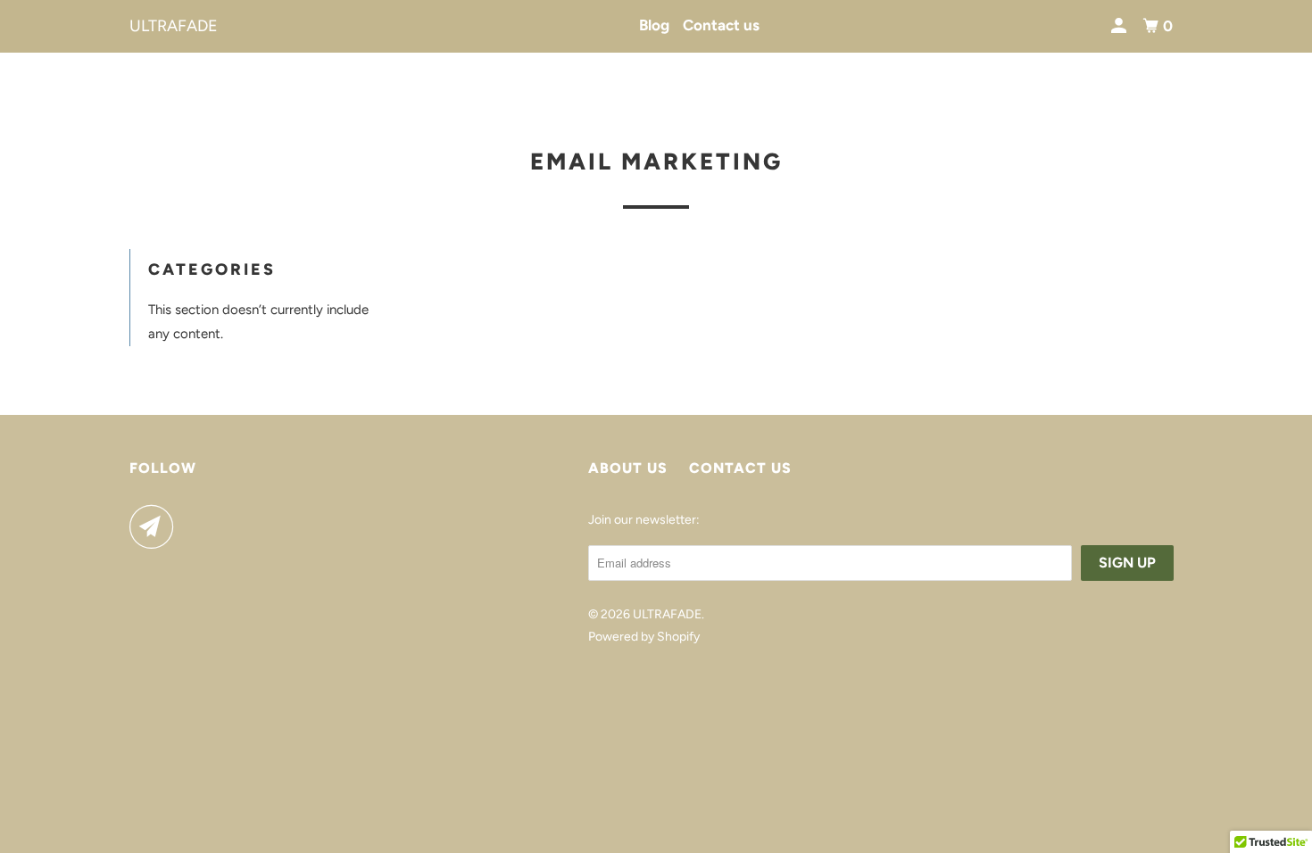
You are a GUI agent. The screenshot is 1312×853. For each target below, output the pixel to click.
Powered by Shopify (644, 636)
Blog (654, 25)
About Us (628, 468)
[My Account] (1120, 26)
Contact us (721, 25)
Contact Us (740, 468)
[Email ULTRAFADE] (156, 526)
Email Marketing (656, 161)
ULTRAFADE (173, 26)
